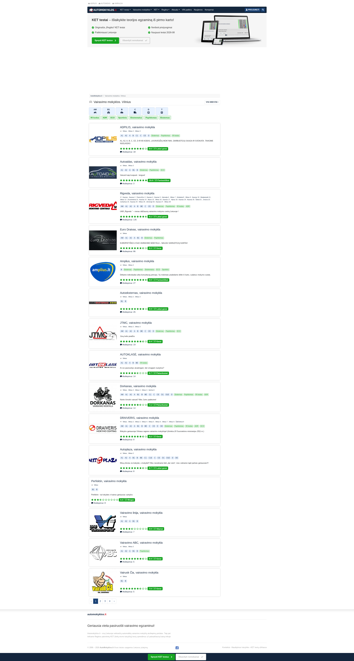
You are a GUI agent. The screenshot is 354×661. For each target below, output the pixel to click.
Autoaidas (105, 3)
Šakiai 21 (199, 199)
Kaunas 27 (159, 202)
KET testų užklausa (259, 647)
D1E (167, 395)
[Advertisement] (154, 71)
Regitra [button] (165, 10)
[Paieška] (263, 10)
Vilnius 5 (151, 422)
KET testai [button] (124, 10)
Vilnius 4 (145, 390)
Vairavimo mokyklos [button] (141, 10)
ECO (112, 118)
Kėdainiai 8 (180, 197)
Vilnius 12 (123, 199)
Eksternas (165, 118)
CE (145, 136)
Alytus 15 (151, 199)
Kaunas (125, 197)
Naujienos (198, 10)
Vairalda (118, 3)
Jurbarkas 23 (124, 202)
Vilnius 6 (158, 422)
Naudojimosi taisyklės (240, 647)
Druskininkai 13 (133, 199)
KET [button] (156, 10)
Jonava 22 (206, 199)
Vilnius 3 (137, 131)
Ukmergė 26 (150, 202)
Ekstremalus (136, 118)
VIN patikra (187, 10)
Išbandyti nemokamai (133, 40)
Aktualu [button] (175, 10)
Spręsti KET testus (104, 40)
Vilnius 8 (172, 422)
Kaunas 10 (196, 197)
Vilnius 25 (142, 202)
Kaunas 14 (143, 199)
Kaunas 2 (132, 197)
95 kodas (95, 118)
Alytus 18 (174, 199)
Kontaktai (226, 647)
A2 (126, 136)
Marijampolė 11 (206, 197)
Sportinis (122, 118)
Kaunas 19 (182, 199)
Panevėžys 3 (141, 197)
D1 (162, 395)
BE (141, 206)
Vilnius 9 (188, 197)
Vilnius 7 (173, 197)
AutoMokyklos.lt (96, 96)
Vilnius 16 (158, 199)
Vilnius (125, 131)
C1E (150, 458)
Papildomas (151, 118)
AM (122, 206)
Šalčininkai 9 (180, 422)
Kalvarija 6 (165, 197)
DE (161, 426)
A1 (122, 136)
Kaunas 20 (191, 199)
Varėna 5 (151, 390)
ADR (105, 118)
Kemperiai (209, 10)
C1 (137, 136)
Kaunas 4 (150, 197)
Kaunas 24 (134, 202)
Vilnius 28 (167, 202)
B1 (134, 170)
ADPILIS (93, 3)
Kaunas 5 (157, 197)
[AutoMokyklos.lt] (103, 9)
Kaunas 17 (166, 199)
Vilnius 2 (131, 131)
